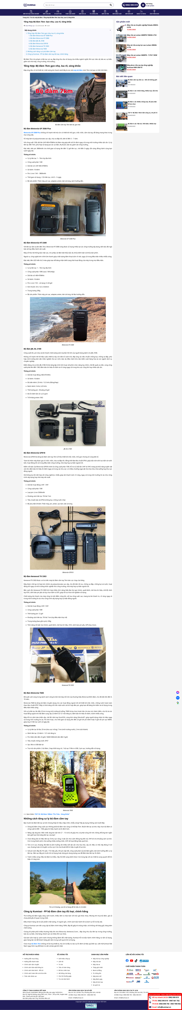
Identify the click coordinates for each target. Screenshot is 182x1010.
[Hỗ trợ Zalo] (178, 698)
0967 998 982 (176, 1004)
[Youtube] (131, 961)
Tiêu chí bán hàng (64, 967)
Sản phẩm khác (154, 14)
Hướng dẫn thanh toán (31, 961)
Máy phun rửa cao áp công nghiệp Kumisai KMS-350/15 (140, 66)
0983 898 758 (91, 995)
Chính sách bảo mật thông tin (33, 967)
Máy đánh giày (117, 14)
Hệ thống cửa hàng (65, 973)
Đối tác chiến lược (64, 970)
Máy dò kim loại (98, 982)
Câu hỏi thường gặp (65, 976)
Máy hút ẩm (105, 14)
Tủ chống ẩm (94, 14)
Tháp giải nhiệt (70, 14)
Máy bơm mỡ (129, 14)
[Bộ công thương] (144, 961)
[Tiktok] (136, 961)
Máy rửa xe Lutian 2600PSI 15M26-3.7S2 (142, 35)
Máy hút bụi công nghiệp (31, 14)
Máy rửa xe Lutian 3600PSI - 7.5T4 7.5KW (142, 55)
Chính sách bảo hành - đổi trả (33, 970)
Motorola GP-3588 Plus (32, 133)
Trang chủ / (26, 17)
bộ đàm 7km (36, 944)
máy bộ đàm (78, 70)
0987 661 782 (174, 1001)
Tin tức (61, 964)
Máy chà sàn (47, 14)
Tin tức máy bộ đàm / (36, 17)
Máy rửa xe (82, 14)
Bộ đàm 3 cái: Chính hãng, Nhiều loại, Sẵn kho (143, 91)
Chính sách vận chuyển (31, 964)
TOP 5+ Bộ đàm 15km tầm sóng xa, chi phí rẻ (142, 113)
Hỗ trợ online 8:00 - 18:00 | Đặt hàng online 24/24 (164, 995)
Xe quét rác (58, 14)
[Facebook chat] (178, 692)
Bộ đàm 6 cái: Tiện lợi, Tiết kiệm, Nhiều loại (142, 124)
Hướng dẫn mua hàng (31, 959)
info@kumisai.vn (78, 998)
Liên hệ (61, 961)
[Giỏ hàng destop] (143, 5)
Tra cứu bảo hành (64, 979)
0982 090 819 (132, 5)
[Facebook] (127, 961)
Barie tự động (141, 14)
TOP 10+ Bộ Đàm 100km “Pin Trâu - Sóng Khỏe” (52, 814)
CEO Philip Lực (30, 26)
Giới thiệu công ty (64, 959)
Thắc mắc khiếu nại (30, 976)
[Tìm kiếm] (111, 5)
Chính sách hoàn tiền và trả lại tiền (35, 973)
